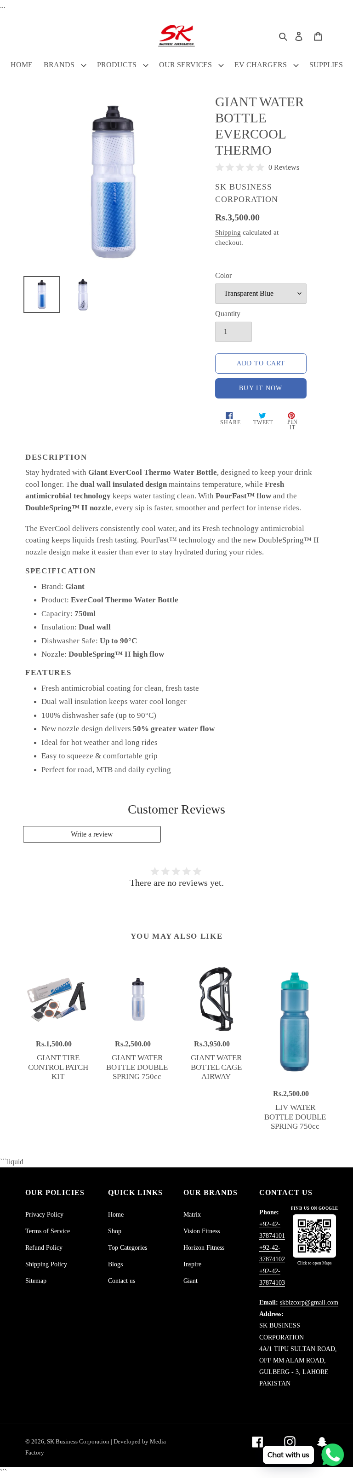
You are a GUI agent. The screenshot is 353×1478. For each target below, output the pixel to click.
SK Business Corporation (79, 1441)
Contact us (121, 1280)
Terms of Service (47, 1231)
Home (116, 1214)
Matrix (192, 1214)
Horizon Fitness (203, 1247)
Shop (114, 1231)
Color (223, 275)
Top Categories (127, 1247)
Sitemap (35, 1280)
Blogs (115, 1264)
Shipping (228, 232)
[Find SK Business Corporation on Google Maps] (314, 1236)
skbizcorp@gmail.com (309, 1302)
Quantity (227, 314)
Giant (190, 1280)
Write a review (92, 834)
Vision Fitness (201, 1231)
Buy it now (260, 388)
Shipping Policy (46, 1264)
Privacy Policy (44, 1214)
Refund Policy (44, 1247)
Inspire (192, 1264)
